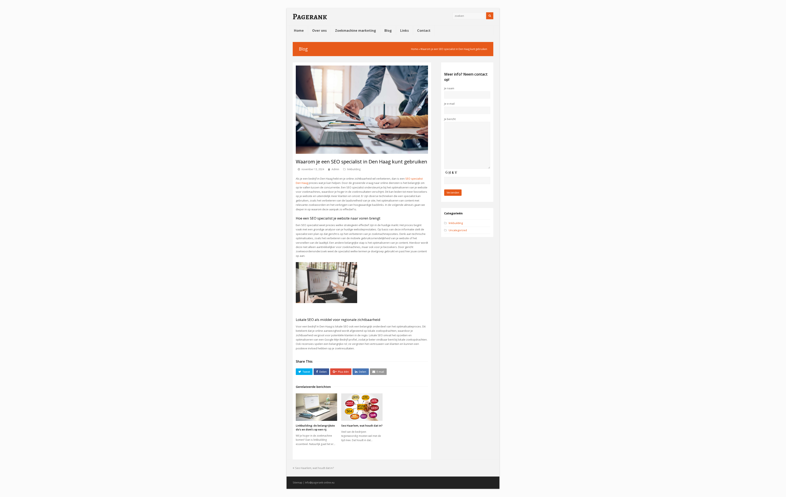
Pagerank (310, 16)
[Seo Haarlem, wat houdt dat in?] (362, 407)
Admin (335, 169)
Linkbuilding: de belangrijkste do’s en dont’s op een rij (315, 427)
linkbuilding (354, 169)
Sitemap (297, 482)
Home (414, 49)
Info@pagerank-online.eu (319, 482)
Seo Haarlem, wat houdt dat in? (362, 425)
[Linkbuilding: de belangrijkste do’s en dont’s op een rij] (316, 407)
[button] (304, 371)
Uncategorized (458, 230)
